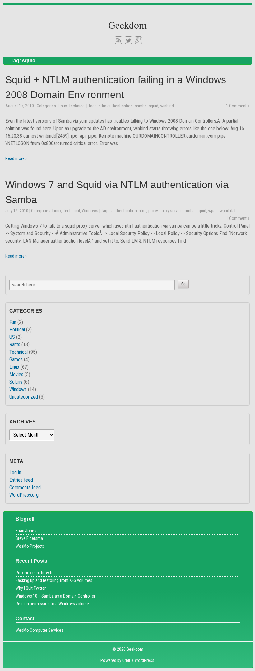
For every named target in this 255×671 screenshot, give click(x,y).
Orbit (126, 660)
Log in (15, 472)
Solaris (15, 382)
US (12, 337)
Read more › (16, 158)
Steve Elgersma (29, 538)
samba (141, 105)
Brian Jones (26, 530)
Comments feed (25, 487)
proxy (153, 210)
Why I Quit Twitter (31, 588)
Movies (16, 374)
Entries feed (21, 480)
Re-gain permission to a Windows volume (52, 603)
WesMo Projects (30, 546)
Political (17, 330)
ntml (142, 210)
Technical (77, 105)
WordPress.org (24, 495)
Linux (62, 105)
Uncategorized (23, 397)
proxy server (170, 210)
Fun (12, 322)
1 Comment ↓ (238, 105)
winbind (167, 105)
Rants (14, 344)
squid (153, 105)
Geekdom (127, 24)
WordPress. (145, 660)
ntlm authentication (116, 105)
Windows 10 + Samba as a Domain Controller (55, 595)
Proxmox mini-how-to (35, 572)
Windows (90, 210)
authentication (124, 210)
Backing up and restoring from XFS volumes (54, 580)
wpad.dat (228, 210)
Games (16, 359)
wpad (213, 210)
